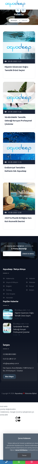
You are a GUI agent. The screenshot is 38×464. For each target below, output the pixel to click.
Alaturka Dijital (31, 393)
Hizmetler (9, 297)
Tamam (24, 455)
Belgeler (9, 286)
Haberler (32, 278)
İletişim (31, 290)
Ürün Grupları (10, 294)
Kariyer (31, 286)
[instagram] (31, 462)
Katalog (9, 290)
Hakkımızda (10, 278)
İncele (17, 318)
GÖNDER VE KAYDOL (28, 254)
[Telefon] (6, 462)
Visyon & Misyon (12, 282)
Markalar (32, 282)
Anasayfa (14, 20)
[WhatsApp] (19, 462)
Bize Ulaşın (9, 376)
